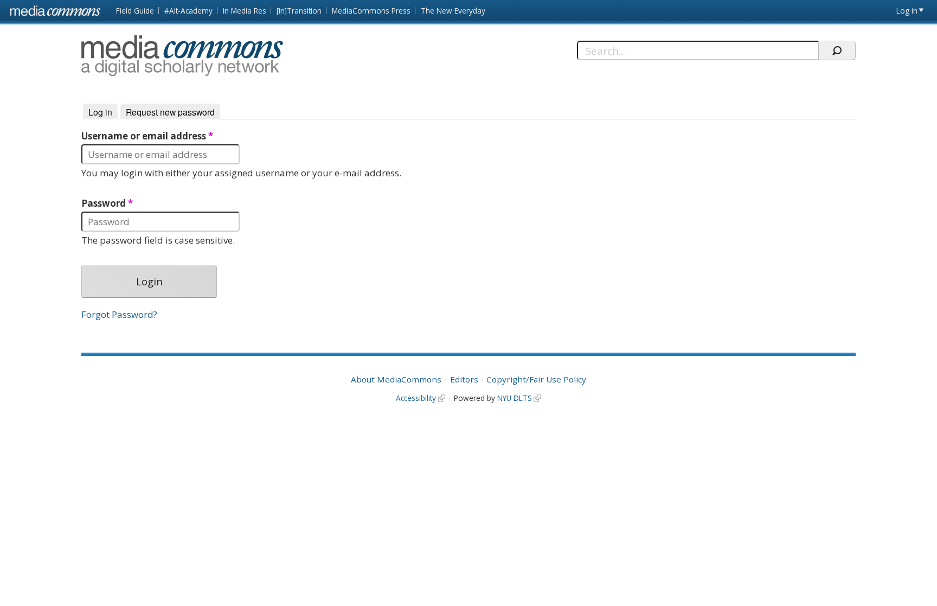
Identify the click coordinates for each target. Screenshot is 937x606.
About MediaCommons (396, 379)
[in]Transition (299, 10)
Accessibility (416, 398)
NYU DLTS (514, 398)
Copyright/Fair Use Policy (536, 379)
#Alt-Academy (188, 10)
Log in (906, 10)
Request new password (170, 112)
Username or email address (147, 136)
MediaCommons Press (371, 10)
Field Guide (135, 10)
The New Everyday (453, 10)
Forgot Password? (119, 314)
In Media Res (244, 10)
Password (107, 203)
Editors (464, 379)
